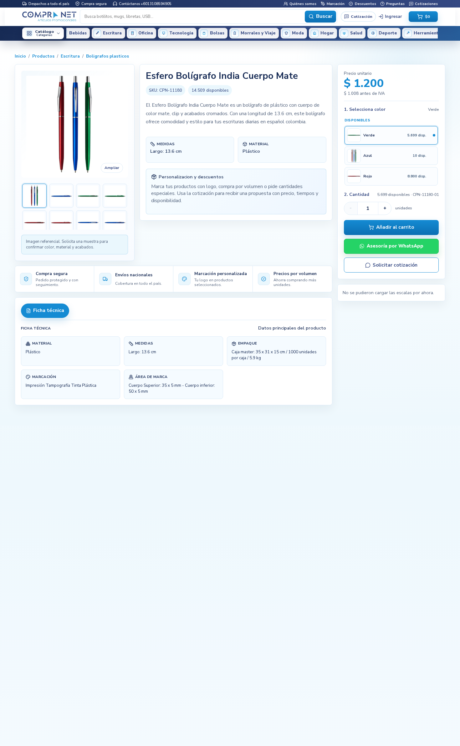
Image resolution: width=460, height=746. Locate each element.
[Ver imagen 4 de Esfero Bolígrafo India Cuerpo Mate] (115, 196)
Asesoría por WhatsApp (395, 246)
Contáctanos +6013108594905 (145, 3)
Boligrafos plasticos (107, 56)
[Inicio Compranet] (49, 17)
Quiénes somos (302, 3)
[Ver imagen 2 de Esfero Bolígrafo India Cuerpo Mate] (61, 196)
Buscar (324, 16)
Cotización (361, 16)
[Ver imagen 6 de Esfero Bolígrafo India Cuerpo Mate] (61, 222)
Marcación (336, 3)
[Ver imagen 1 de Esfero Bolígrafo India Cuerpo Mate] (34, 196)
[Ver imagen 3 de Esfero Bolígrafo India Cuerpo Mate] (88, 196)
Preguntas (395, 3)
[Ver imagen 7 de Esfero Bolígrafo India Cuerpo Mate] (88, 222)
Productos (43, 56)
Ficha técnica (48, 310)
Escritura (70, 56)
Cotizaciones (426, 3)
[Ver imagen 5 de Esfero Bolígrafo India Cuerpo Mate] (34, 222)
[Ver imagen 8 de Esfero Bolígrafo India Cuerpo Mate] (115, 222)
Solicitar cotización (395, 265)
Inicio (20, 56)
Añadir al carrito (395, 227)
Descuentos (365, 3)
